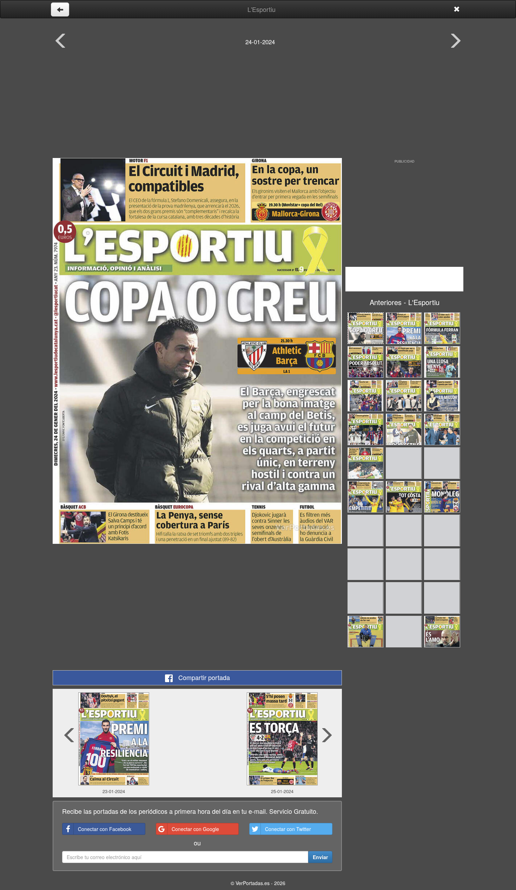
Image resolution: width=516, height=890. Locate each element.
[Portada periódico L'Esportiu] (197, 351)
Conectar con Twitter (288, 828)
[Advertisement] (258, 107)
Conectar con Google (195, 828)
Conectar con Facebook (104, 828)
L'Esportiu (261, 9)
